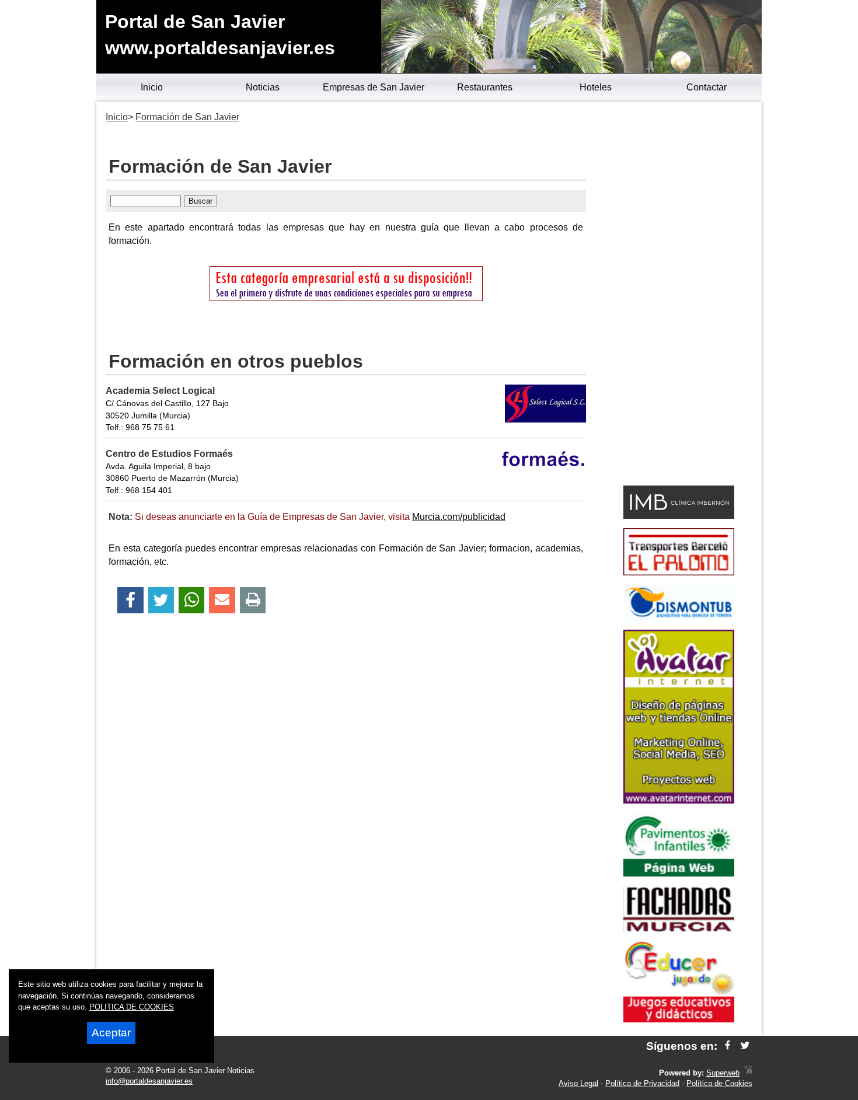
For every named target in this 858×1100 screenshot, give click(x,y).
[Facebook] (130, 600)
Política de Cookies (719, 1083)
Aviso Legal (578, 1083)
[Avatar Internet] (678, 800)
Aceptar (111, 1032)
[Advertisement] (678, 295)
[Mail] (222, 600)
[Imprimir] (253, 600)
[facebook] (727, 1046)
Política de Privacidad (642, 1083)
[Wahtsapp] (192, 600)
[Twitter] (161, 600)
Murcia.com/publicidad (458, 517)
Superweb (723, 1072)
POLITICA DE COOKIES (131, 1007)
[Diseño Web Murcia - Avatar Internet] (748, 1072)
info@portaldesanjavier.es (149, 1081)
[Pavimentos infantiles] (678, 873)
